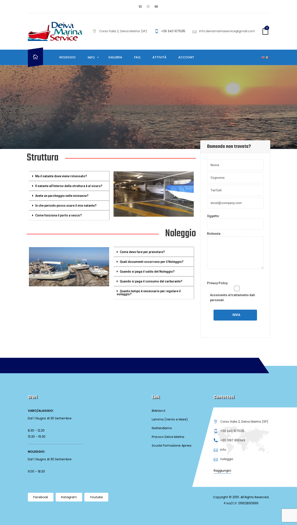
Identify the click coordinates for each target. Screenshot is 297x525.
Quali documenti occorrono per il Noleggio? (152, 261)
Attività (159, 57)
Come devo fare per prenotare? (142, 252)
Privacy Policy (217, 283)
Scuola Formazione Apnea (171, 445)
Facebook (40, 497)
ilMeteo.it (158, 411)
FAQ (137, 57)
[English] (263, 57)
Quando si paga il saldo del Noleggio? (147, 271)
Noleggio (67, 57)
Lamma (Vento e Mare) (170, 419)
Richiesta (213, 233)
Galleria (115, 57)
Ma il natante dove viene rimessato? (61, 176)
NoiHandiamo (162, 428)
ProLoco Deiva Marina (168, 437)
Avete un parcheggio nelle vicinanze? (61, 196)
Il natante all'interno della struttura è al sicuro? (68, 186)
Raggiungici (222, 470)
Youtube (96, 497)
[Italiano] (267, 57)
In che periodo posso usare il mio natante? (66, 205)
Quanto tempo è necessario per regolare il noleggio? (149, 292)
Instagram (69, 497)
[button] (69, 176)
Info (92, 57)
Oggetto (213, 216)
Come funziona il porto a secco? (58, 215)
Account (186, 57)
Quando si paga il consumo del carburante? (151, 281)
